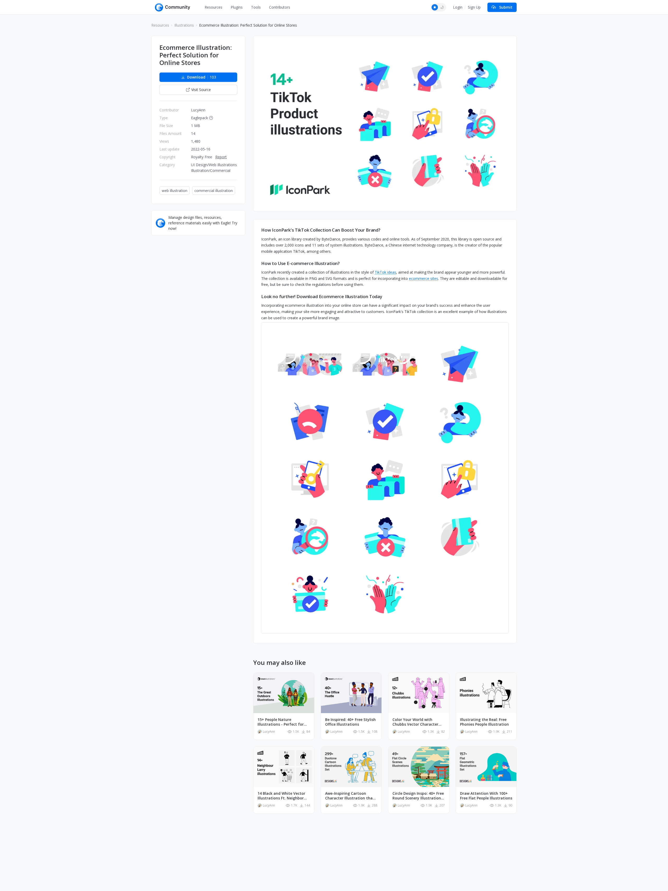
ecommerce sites (423, 278)
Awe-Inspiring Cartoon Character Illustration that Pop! (349, 795)
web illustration (174, 190)
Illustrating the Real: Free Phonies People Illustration (484, 722)
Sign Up (474, 7)
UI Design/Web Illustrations (214, 164)
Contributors (279, 7)
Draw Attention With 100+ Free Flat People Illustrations (486, 795)
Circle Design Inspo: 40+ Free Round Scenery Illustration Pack (418, 795)
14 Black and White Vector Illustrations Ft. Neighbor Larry (281, 795)
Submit (505, 7)
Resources (213, 7)
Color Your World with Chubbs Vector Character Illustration (415, 722)
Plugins (237, 7)
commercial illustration (213, 190)
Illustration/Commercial (210, 170)
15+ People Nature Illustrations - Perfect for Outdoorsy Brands (281, 722)
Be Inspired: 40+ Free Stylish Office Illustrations (350, 722)
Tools (256, 7)
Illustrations (184, 25)
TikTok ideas (385, 272)
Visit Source (201, 89)
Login (457, 7)
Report (221, 156)
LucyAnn (198, 109)
